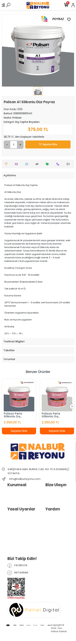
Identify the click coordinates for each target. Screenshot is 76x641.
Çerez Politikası (16, 547)
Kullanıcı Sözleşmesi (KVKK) (19, 519)
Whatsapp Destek (55, 497)
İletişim (49, 492)
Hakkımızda (14, 492)
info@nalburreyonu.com (24, 479)
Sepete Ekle (49, 144)
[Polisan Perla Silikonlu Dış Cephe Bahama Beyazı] (57, 396)
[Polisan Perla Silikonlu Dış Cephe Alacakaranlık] (19, 396)
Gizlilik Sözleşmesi (17, 526)
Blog (10, 497)
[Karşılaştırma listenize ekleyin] (38, 164)
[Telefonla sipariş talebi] (59, 164)
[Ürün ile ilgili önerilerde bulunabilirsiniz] (69, 164)
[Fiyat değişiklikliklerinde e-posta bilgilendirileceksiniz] (48, 164)
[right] (72, 406)
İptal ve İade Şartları (18, 532)
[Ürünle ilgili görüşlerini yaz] (28, 164)
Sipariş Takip (52, 522)
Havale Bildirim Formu (57, 516)
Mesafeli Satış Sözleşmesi (15, 540)
